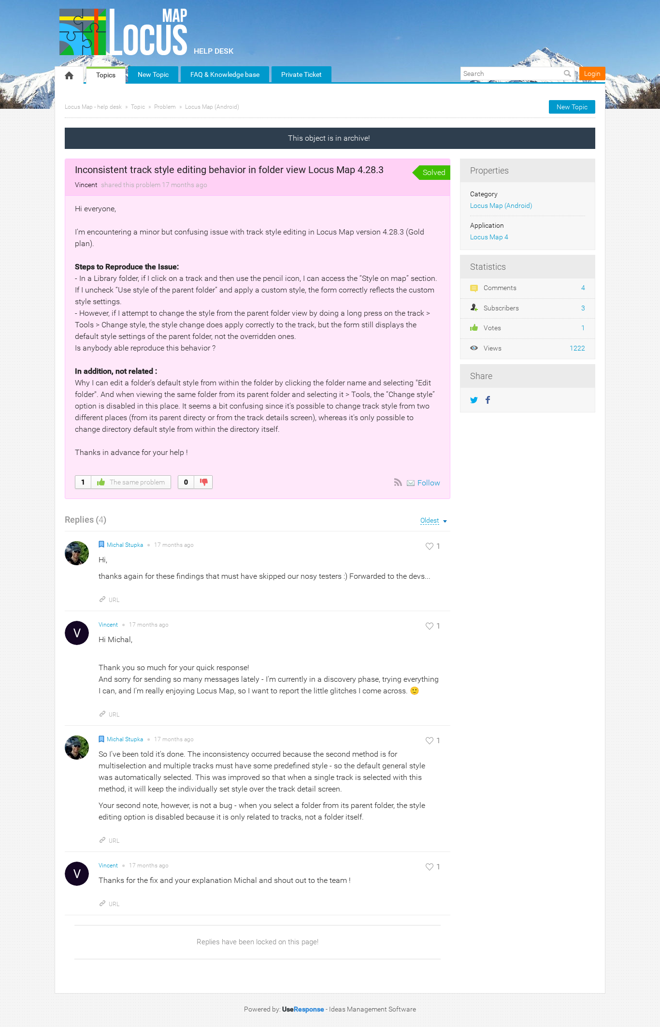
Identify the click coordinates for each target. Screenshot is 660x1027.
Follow (428, 482)
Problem (165, 106)
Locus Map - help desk (93, 106)
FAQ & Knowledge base (224, 74)
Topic (138, 106)
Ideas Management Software (372, 1009)
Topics (105, 75)
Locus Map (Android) (212, 106)
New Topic (153, 74)
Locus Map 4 (489, 237)
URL (114, 600)
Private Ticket (301, 74)
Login (592, 73)
